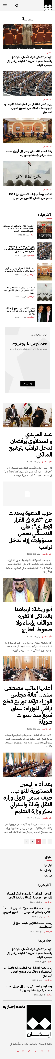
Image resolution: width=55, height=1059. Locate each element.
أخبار (49, 53)
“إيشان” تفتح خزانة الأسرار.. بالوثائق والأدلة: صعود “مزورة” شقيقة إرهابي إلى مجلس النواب (29, 61)
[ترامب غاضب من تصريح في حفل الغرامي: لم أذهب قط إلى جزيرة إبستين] (44, 313)
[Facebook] (48, 1051)
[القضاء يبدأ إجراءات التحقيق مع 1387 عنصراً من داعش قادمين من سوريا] (27, 173)
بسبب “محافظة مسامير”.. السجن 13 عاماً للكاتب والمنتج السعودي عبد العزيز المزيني (27, 910)
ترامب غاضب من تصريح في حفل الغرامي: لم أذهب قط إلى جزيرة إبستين (20, 311)
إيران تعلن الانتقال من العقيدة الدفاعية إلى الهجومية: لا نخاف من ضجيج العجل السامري (28, 108)
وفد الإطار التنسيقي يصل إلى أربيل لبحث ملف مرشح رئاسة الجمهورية (29, 153)
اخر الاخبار (47, 100)
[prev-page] (50, 841)
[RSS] (35, 1051)
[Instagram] (41, 1051)
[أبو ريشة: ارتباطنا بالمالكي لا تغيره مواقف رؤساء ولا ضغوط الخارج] (27, 590)
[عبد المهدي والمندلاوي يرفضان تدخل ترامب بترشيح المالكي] (27, 415)
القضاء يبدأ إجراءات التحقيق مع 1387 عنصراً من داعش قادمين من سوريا (30, 196)
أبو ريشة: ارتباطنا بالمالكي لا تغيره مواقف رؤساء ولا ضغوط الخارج (33, 619)
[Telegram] (29, 1051)
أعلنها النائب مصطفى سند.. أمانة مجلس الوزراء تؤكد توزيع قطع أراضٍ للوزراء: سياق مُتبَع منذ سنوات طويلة (27, 705)
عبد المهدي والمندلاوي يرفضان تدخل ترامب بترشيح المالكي (30, 444)
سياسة (49, 995)
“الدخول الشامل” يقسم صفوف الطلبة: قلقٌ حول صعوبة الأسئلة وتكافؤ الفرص (29, 895)
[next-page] (26, 841)
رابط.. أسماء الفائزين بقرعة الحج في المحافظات (32, 925)
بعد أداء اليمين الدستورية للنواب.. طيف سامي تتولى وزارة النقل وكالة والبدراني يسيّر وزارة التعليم (27, 797)
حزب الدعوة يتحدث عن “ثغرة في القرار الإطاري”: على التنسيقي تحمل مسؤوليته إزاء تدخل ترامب (30, 530)
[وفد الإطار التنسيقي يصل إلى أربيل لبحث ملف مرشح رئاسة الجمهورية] (27, 130)
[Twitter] (22, 1051)
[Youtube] (18, 1051)
